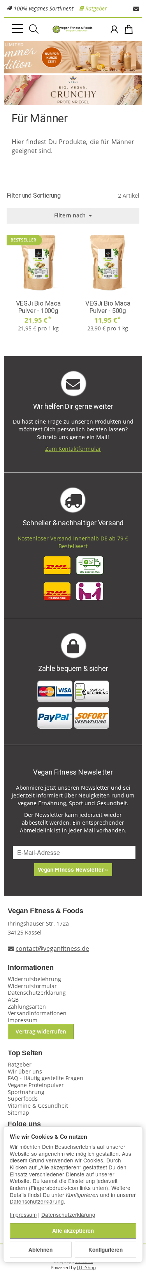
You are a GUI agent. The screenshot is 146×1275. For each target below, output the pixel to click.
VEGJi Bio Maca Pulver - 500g (107, 307)
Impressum (23, 1214)
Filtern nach (70, 215)
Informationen (30, 967)
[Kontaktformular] (136, 8)
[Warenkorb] (128, 29)
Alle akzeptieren (73, 1230)
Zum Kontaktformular (73, 448)
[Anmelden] (114, 29)
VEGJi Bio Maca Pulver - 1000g (38, 307)
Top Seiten (25, 1053)
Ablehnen (40, 1249)
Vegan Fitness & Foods (45, 911)
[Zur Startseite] (73, 29)
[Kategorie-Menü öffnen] (17, 28)
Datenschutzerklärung (37, 1201)
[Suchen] (34, 29)
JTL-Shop (86, 1267)
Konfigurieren (105, 1249)
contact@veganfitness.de (52, 948)
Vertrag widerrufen (41, 1031)
